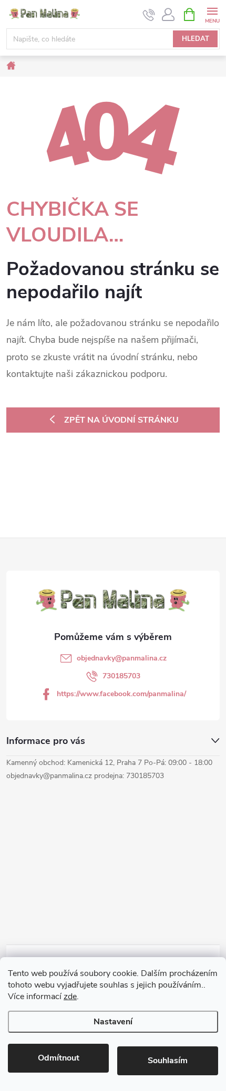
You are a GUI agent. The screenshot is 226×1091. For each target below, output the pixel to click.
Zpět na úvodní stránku (121, 420)
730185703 (121, 676)
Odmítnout (58, 1058)
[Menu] (212, 14)
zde (70, 996)
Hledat (195, 39)
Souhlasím (168, 1060)
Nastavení (113, 1021)
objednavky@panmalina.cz (122, 658)
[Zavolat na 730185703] (149, 15)
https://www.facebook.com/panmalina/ (121, 694)
